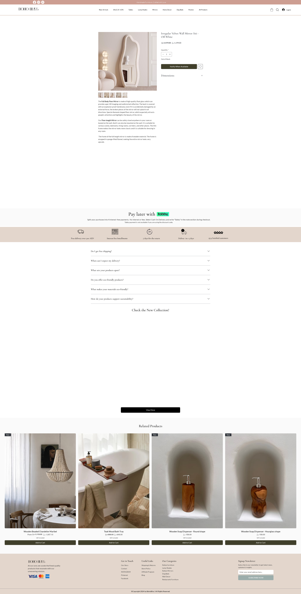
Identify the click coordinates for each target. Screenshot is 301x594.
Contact (124, 569)
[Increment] (170, 54)
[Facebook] (34, 2)
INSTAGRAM (126, 572)
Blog (143, 575)
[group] (150, 489)
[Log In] (282, 10)
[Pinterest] (42, 2)
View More (150, 410)
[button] (271, 9)
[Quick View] (113, 480)
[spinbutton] (166, 54)
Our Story (124, 565)
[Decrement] (162, 54)
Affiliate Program (148, 572)
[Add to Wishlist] (200, 66)
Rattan (164, 571)
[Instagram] (38, 2)
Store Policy (146, 569)
